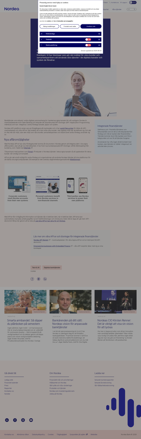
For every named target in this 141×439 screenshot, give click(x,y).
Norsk (50, 6)
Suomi (54, 6)
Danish (42, 6)
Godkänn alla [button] (91, 26)
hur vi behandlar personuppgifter (63, 21)
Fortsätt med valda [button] (70, 26)
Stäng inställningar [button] (49, 26)
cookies (49, 21)
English (46, 6)
